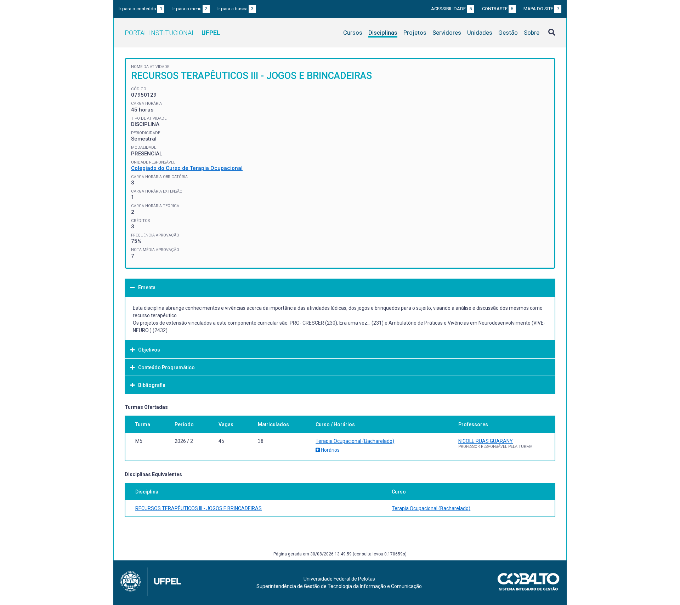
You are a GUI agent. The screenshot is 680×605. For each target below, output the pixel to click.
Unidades (479, 32)
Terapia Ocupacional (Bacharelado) (355, 441)
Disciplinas (382, 32)
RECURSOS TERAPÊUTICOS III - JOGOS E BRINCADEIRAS (198, 508)
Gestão (508, 32)
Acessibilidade (451, 8)
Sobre (531, 32)
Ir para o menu (190, 8)
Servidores (446, 32)
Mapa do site (541, 8)
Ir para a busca (235, 8)
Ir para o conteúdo (140, 8)
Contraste (498, 8)
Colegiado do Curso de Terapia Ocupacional (187, 168)
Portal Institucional (172, 32)
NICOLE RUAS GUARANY (485, 441)
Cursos (352, 32)
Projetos (414, 32)
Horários (330, 450)
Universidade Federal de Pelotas (339, 579)
